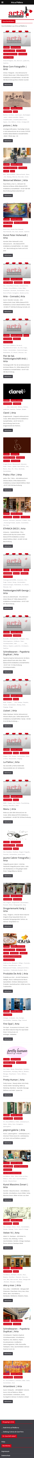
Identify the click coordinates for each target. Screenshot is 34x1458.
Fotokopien (22, 639)
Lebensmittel (17, 338)
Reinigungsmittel (18, 905)
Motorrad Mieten (11, 174)
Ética (29, 520)
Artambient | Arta (12, 1386)
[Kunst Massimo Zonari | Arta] (17, 1156)
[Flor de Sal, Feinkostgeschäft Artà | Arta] (17, 326)
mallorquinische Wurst (22, 968)
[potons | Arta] (17, 99)
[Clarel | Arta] (17, 391)
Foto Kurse (15, 852)
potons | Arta (10, 125)
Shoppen (9, 702)
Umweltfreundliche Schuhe (20, 119)
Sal (18, 347)
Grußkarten (17, 641)
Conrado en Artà (24, 286)
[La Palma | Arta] (17, 741)
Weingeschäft (26, 1279)
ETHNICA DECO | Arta (14, 528)
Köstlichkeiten (6, 352)
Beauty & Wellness (21, 1062)
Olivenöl (15, 352)
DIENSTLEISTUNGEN (15, 47)
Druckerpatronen (14, 639)
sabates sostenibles (13, 117)
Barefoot (5, 115)
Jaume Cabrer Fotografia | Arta (16, 859)
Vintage (11, 707)
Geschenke (13, 290)
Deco (9, 469)
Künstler (21, 231)
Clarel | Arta (9, 412)
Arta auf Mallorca (13, 288)
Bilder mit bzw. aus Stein (21, 1176)
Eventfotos (9, 852)
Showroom (18, 1277)
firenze (18, 1227)
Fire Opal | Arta (11, 1023)
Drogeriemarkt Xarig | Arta (14, 909)
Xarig (24, 905)
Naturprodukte (12, 758)
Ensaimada (27, 963)
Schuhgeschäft (25, 122)
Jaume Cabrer (21, 854)
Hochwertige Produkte (9, 523)
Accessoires (20, 580)
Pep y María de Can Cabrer (10, 347)
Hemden (5, 1229)
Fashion (5, 705)
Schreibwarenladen (8, 643)
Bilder (24, 288)
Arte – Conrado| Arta (14, 296)
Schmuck (24, 1020)
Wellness (24, 1074)
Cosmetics (26, 1069)
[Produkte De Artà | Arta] (17, 939)
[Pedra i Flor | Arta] (17, 445)
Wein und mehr (14, 1279)
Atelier (8, 1069)
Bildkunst (5, 1178)
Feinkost (26, 335)
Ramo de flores (21, 466)
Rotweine (5, 1277)
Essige (25, 347)
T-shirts (19, 1074)
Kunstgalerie (16, 293)
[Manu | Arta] (17, 787)
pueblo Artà (26, 60)
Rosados (20, 1274)
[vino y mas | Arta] (17, 1261)
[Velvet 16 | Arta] (17, 1213)
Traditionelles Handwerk (17, 970)
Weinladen (6, 1282)
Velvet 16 (21, 1229)
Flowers (10, 466)
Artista (20, 288)
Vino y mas (25, 1277)
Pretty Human (12, 1074)
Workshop (5, 1076)
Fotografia (27, 852)
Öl (11, 352)
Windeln (24, 409)
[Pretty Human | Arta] (17, 1052)
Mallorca (14, 122)
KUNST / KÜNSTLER (21, 50)
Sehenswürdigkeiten (9, 959)
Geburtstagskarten (8, 641)
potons (5, 117)
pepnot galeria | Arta (14, 1129)
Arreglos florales (7, 464)
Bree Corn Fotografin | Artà (15, 68)
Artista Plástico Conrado (12, 286)
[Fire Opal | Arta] (17, 1004)
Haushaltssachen (12, 965)
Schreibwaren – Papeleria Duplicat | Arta (16, 653)
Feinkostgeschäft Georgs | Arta (16, 592)
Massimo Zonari (12, 1181)
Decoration (12, 520)
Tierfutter (18, 409)
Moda (4, 702)
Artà (15, 60)
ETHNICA (24, 520)
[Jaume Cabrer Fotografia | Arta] (17, 835)
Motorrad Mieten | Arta (15, 180)
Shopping (5, 707)
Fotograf (21, 852)
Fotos (27, 639)
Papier (22, 641)
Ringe (19, 1020)
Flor (13, 469)
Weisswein (13, 1282)
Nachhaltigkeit (26, 115)
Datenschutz (5, 1455)
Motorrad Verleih (21, 174)
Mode (23, 705)
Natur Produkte (8, 342)
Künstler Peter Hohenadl (17, 229)
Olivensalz (21, 352)
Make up (20, 1071)
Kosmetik (5, 905)
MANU (5, 803)
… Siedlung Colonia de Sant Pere (12, 1432)
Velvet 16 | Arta (11, 1232)
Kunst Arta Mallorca (22, 1178)
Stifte (15, 643)
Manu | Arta (9, 808)
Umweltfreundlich (7, 119)
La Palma (5, 758)
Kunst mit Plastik (7, 293)
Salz (26, 352)
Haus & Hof (27, 282)
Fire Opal (21, 1018)
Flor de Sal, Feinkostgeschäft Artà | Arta (15, 358)
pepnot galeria (7, 1126)
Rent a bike (21, 177)
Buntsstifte (6, 639)
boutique (20, 702)
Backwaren (15, 963)
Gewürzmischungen (22, 350)
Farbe (10, 1178)
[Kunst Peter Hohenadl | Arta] (17, 210)
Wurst (25, 970)
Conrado (5, 288)
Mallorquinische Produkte (9, 968)
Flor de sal (19, 345)
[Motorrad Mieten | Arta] (17, 155)
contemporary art (24, 1122)
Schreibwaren (17, 403)
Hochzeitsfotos (13, 854)
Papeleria (11, 646)
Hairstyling (14, 1071)
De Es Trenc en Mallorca (9, 345)
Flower (5, 466)
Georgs (14, 582)
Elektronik (19, 845)
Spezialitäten (6, 970)
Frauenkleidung (25, 803)
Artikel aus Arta (7, 963)
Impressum (5, 1451)
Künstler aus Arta (24, 293)
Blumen (5, 469)
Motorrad (14, 177)
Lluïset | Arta (10, 710)
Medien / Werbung (8, 57)
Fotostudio (6, 854)
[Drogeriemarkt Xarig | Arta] (17, 889)
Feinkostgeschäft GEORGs (9, 580)
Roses (24, 1274)
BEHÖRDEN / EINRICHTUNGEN (17, 946)
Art (4, 1122)
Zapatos (5, 122)
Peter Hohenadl (7, 231)
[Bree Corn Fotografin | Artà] (17, 38)
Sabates (21, 117)
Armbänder (12, 1018)
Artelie (17, 1122)
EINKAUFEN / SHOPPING (9, 50)
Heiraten (16, 848)
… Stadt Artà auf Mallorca (10, 1428)
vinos (4, 1279)
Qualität (15, 466)
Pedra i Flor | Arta (12, 474)
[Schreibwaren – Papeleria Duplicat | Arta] (17, 623)
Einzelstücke (6, 290)
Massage (5, 1074)
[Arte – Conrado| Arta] (17, 270)
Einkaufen (25, 702)
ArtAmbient (18, 1380)
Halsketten (14, 1020)
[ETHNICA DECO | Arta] (17, 505)
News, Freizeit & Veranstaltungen (12, 956)
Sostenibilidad (24, 523)
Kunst (16, 231)
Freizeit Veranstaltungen (10, 54)
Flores (16, 469)
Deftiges (21, 963)
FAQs (3, 1442)
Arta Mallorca (6, 1176)
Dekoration (23, 464)
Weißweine (19, 1282)
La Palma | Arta (11, 762)
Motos (27, 174)
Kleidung (6, 171)
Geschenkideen (22, 54)
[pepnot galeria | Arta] (17, 1108)
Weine (20, 1279)
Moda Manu (12, 805)
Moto (4, 174)
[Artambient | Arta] (17, 1367)
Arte (4, 286)
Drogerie (8, 902)
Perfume (25, 407)
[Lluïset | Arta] (17, 687)
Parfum (11, 905)
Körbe (27, 756)
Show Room (12, 1277)
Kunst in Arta (6, 229)
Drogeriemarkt (7, 899)
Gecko (28, 1380)
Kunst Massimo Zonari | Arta (15, 1186)
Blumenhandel (15, 454)
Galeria (5, 1124)
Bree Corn (19, 60)
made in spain (18, 115)
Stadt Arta (5, 63)
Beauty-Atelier (19, 1069)
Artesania (5, 520)
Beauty (12, 1069)
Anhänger (5, 1018)
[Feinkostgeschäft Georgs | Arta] (17, 561)
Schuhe (15, 111)
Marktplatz (14, 1274)
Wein (8, 1279)
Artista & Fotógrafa (8, 60)
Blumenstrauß (16, 464)
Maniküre (26, 1071)
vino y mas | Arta (12, 1285)
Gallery (10, 1124)
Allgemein (6, 47)
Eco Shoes (11, 115)
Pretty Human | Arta (13, 1079)
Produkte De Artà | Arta (15, 973)
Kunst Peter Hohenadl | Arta (15, 236)
